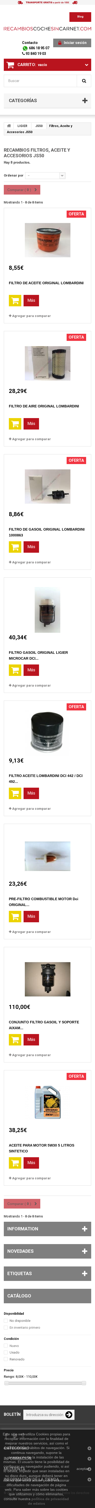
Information (22, 1228)
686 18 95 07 (38, 48)
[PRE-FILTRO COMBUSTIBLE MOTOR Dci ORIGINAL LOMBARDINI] (47, 851)
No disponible (20, 1321)
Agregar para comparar (31, 316)
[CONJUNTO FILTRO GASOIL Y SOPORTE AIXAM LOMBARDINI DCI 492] (47, 974)
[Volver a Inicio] (9, 126)
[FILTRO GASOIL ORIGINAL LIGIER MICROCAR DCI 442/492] (47, 605)
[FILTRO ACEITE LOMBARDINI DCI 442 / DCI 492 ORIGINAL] (47, 728)
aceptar (83, 1469)
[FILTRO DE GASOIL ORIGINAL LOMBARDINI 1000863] (47, 482)
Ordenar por (14, 175)
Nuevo (14, 1346)
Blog (80, 16)
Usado (15, 1352)
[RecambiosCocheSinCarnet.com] (47, 28)
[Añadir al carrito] (15, 300)
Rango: (9, 1376)
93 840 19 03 (35, 54)
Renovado (17, 1359)
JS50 (39, 126)
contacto (30, 43)
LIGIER (22, 126)
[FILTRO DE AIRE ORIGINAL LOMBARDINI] (47, 358)
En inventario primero (25, 1327)
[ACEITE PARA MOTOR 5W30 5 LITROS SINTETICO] (47, 1097)
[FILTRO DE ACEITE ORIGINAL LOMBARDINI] (47, 235)
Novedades (20, 1251)
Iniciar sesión (75, 43)
